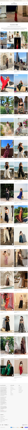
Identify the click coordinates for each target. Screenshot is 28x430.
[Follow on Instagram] (2, 424)
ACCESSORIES (20, 392)
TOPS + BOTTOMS (20, 391)
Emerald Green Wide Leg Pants (3, 377)
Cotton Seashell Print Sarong (3, 115)
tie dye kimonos (2, 389)
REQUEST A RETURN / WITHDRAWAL (4, 419)
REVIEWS (11, 390)
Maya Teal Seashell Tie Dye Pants (17, 246)
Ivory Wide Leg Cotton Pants (3, 246)
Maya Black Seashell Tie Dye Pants (17, 333)
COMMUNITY (11, 393)
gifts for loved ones (5, 407)
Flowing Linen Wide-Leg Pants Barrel (4, 180)
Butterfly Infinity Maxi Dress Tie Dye (17, 93)
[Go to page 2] (15, 380)
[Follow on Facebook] (0, 424)
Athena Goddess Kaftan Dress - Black (4, 333)
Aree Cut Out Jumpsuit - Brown (3, 71)
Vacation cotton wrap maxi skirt (3, 355)
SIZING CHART (1, 417)
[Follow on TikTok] (7, 424)
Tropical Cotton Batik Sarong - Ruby (17, 377)
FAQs (11, 391)
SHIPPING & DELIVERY (2, 416)
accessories (1, 391)
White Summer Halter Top (16, 71)
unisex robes (1, 390)
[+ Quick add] (12, 69)
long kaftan (5, 389)
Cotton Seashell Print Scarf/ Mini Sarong (18, 115)
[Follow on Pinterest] (4, 424)
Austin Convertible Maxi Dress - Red (4, 93)
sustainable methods (4, 402)
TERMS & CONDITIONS (2, 420)
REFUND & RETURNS (2, 418)
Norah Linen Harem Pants (3, 202)
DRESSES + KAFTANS (21, 390)
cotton (4, 399)
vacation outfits (2, 408)
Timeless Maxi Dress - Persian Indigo (18, 202)
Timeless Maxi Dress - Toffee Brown (17, 224)
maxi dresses (4, 390)
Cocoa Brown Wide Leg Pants (17, 355)
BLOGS (11, 392)
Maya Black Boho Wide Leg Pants (3, 224)
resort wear (1, 407)
